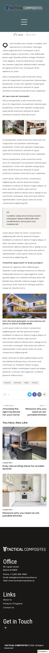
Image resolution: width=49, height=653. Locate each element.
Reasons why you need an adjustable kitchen (21, 514)
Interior (35, 383)
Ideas (26, 383)
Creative (7, 383)
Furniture (17, 383)
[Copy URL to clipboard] (44, 394)
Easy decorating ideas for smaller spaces (23, 467)
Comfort (8, 463)
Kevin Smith (26, 323)
